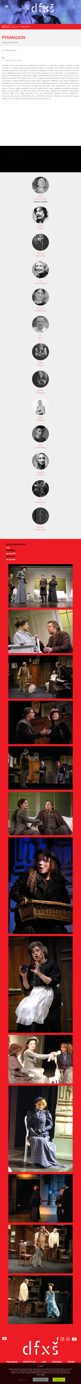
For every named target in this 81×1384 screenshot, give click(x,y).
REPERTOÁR (29, 1361)
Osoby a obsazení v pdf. (13, 60)
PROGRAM (11, 1361)
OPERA (71, 1361)
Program (14, 27)
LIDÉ (43, 1361)
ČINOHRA (57, 1361)
